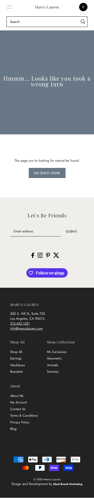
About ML (17, 395)
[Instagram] (40, 255)
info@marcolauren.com (26, 328)
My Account (18, 402)
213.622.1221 (20, 323)
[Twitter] (56, 255)
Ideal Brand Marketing (68, 484)
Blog (13, 428)
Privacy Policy (20, 422)
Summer (53, 371)
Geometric (54, 358)
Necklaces (17, 365)
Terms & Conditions (24, 415)
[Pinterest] (48, 255)
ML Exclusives (56, 351)
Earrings (15, 358)
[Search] (82, 22)
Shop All (16, 351)
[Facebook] (32, 255)
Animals (52, 365)
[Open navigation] (10, 7)
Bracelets (16, 371)
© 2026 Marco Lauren (47, 479)
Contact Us (17, 409)
